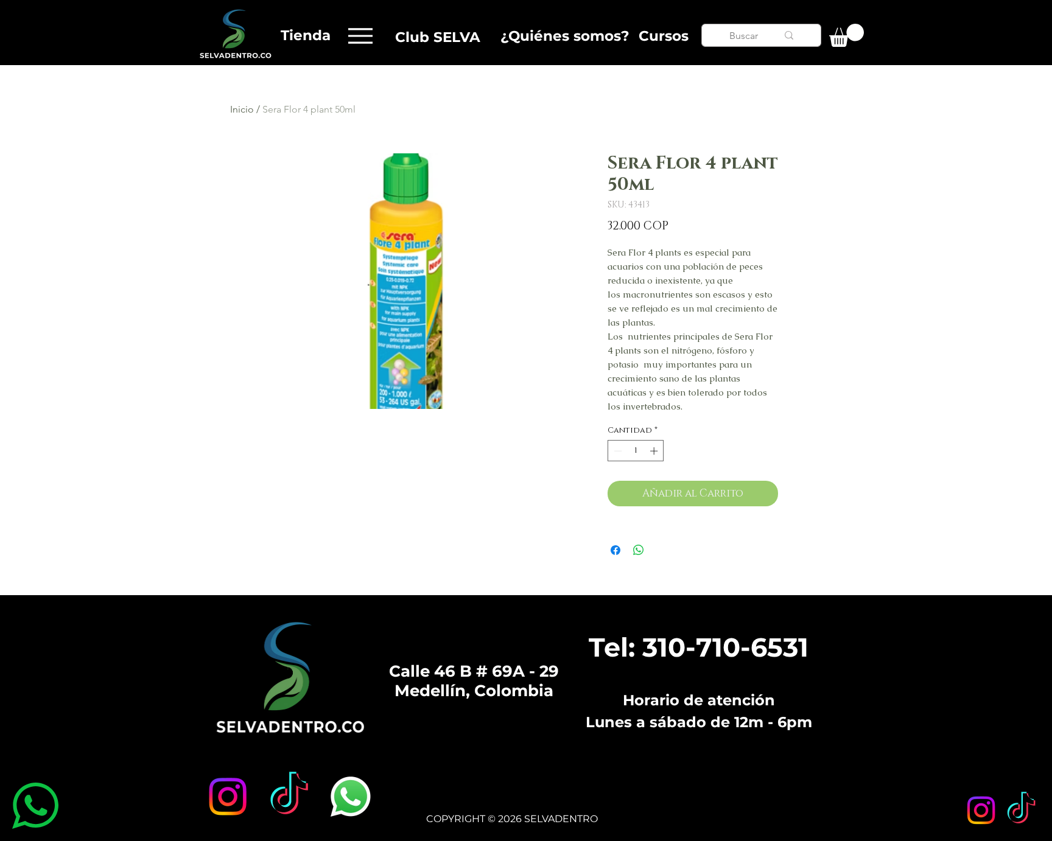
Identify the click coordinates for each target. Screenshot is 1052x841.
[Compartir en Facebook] (615, 550)
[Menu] (360, 35)
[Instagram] (981, 810)
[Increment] (655, 451)
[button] (846, 35)
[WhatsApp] (351, 797)
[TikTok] (1021, 810)
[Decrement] (616, 451)
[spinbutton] (636, 451)
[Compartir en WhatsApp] (638, 550)
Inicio (242, 109)
